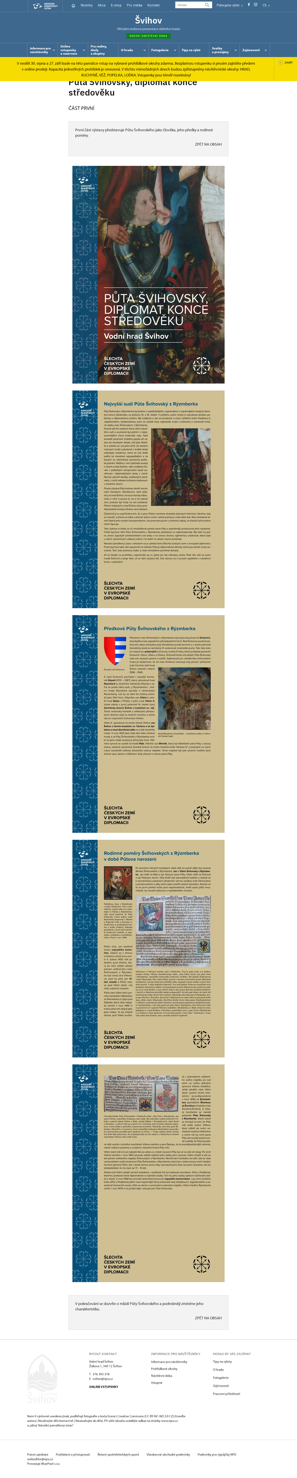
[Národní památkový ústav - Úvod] (45, 6)
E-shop (116, 5)
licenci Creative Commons (126, 1416)
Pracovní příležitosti (226, 1394)
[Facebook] (248, 5)
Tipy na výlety (222, 1361)
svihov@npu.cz (103, 1379)
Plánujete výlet (228, 5)
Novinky (87, 5)
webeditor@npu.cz (40, 1459)
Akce (102, 5)
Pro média (134, 5)
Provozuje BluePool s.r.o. (43, 1463)
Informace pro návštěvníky (169, 1362)
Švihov (148, 20)
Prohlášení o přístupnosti (73, 1454)
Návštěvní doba (161, 1376)
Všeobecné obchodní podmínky (169, 1454)
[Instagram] (255, 5)
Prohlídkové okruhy (164, 1369)
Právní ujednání (38, 1454)
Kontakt (153, 5)
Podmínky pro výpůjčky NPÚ (217, 1454)
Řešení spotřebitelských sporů (119, 1454)
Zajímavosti (221, 1386)
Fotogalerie (221, 1377)
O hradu (218, 1369)
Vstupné (156, 1382)
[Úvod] (73, 5)
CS (265, 5)
